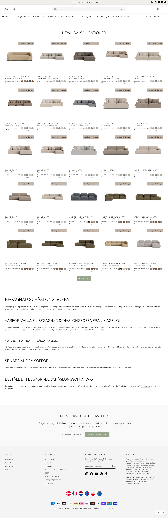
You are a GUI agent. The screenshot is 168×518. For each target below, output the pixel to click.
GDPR (47, 473)
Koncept (8, 463)
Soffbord (38, 16)
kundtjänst (145, 386)
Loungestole (21, 16)
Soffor (6, 16)
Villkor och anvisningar (53, 476)
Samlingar (84, 16)
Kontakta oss (9, 459)
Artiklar (138, 16)
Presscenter (9, 469)
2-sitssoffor (62, 368)
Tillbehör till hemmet (61, 16)
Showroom (49, 483)
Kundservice (49, 459)
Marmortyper (121, 16)
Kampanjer (153, 16)
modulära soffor (87, 368)
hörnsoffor (72, 368)
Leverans (48, 463)
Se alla (84, 279)
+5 (27, 83)
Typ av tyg (102, 16)
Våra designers (10, 466)
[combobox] (89, 9)
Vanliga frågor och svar (53, 480)
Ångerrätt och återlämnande (55, 469)
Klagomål (48, 466)
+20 (59, 83)
